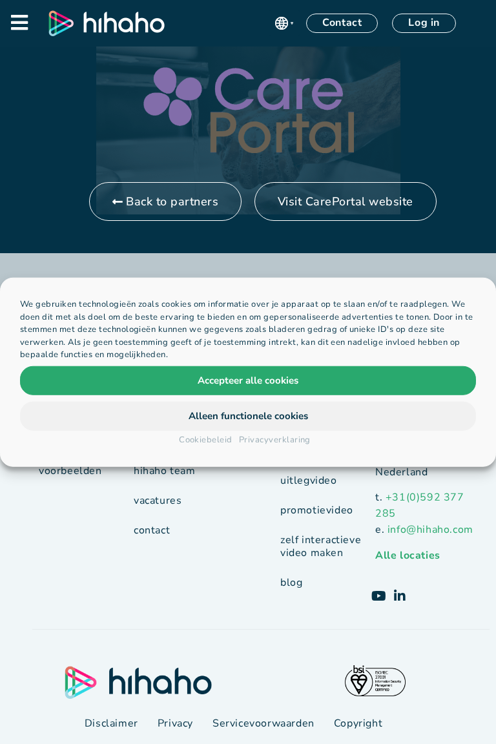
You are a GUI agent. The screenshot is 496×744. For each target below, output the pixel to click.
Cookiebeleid (205, 439)
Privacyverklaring (275, 439)
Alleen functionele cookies (248, 415)
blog (291, 582)
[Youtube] (379, 596)
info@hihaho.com (430, 529)
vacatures (157, 500)
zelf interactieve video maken (320, 546)
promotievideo (316, 510)
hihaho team (165, 471)
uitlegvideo (308, 480)
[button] (284, 23)
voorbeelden (70, 471)
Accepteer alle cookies (248, 380)
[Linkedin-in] (399, 596)
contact (152, 530)
